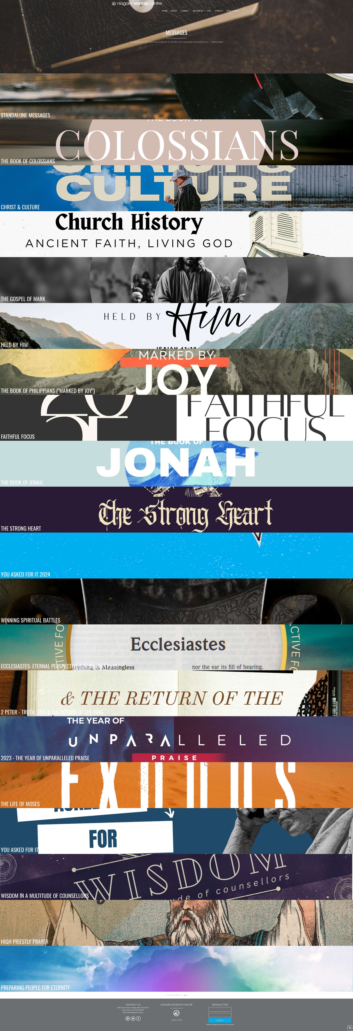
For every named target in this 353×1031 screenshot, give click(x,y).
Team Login (176, 1020)
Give (209, 11)
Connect (185, 11)
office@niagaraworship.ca (135, 1012)
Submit (220, 1020)
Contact (219, 11)
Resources (198, 11)
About (174, 11)
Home (164, 11)
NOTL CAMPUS (233, 11)
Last (185, 995)
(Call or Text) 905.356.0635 (135, 1010)
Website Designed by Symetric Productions (220, 1024)
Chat (350, 1028)
